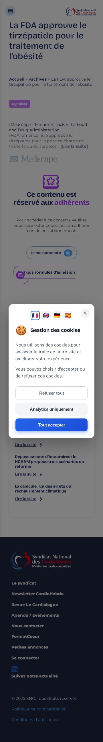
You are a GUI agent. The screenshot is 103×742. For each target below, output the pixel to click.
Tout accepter (51, 424)
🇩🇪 (57, 315)
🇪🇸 (68, 315)
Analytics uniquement (51, 409)
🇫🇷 (35, 315)
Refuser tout (51, 393)
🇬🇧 (46, 315)
